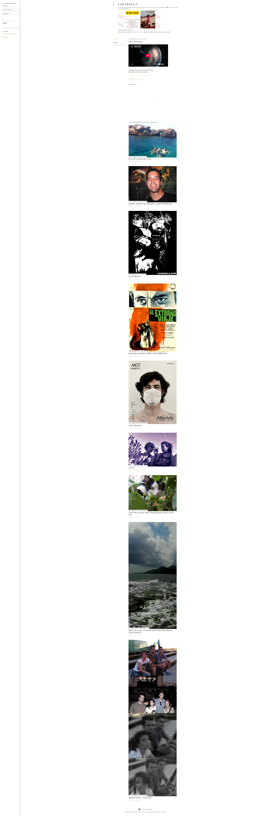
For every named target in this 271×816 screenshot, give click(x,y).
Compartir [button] (115, 39)
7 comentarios (137, 635)
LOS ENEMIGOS (135, 276)
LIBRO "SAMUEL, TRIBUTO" (125, 32)
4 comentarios (137, 161)
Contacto (146, 32)
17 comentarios (137, 206)
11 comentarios (137, 517)
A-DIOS (131, 468)
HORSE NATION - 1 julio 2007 (140, 798)
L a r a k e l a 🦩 (128, 4)
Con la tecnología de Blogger (147, 809)
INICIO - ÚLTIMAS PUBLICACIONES (158, 32)
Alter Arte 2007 (135, 425)
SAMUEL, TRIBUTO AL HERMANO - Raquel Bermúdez (150, 204)
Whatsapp (5, 37)
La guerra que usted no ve (119, 44)
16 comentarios (137, 356)
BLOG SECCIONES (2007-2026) (140, 159)
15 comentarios (137, 428)
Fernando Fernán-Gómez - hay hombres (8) (148, 353)
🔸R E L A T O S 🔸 (137, 32)
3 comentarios (137, 279)
